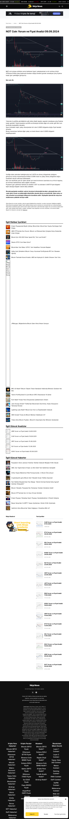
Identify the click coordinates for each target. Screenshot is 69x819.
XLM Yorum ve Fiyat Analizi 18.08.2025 (24, 436)
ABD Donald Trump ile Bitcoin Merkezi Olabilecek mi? (28, 415)
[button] (65, 799)
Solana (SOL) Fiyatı (26, 764)
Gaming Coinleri (56, 772)
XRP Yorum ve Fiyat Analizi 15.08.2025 (23, 441)
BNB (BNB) (30, 1)
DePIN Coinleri (56, 784)
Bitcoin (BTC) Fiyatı (26, 748)
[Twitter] (32, 692)
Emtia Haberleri (11, 799)
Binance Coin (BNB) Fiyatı (26, 759)
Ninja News (8, 23)
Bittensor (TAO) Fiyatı (26, 775)
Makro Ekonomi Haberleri (11, 770)
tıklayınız (25, 210)
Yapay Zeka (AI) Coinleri (56, 761)
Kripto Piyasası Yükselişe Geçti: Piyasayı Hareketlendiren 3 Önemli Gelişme (35, 498)
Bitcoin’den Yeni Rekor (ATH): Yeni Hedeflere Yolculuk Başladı (31, 247)
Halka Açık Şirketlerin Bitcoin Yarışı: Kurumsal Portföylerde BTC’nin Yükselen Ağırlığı (35, 252)
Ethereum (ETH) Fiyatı (26, 753)
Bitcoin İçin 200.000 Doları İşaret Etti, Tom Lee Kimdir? (28, 237)
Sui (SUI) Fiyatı (26, 781)
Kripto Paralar (26, 744)
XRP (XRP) (49, 1)
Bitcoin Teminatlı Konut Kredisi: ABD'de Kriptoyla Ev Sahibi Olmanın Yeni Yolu (36, 257)
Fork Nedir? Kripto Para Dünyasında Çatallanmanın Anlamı (29, 400)
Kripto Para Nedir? (41, 770)
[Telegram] (36, 692)
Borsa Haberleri (11, 805)
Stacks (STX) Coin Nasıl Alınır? (21, 242)
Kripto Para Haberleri (12, 745)
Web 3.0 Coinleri (56, 795)
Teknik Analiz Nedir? (41, 775)
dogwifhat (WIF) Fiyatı (26, 792)
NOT (7, 71)
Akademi (38, 744)
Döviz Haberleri (11, 793)
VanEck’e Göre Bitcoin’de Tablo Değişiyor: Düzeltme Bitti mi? (30, 508)
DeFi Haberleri (11, 812)
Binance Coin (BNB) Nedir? (41, 764)
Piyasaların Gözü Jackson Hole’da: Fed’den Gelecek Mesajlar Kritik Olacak (34, 463)
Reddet (46, 814)
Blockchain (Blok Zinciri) (57, 745)
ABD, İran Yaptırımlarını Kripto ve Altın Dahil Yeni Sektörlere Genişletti (33, 468)
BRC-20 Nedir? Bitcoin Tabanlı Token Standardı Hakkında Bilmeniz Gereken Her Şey (36, 389)
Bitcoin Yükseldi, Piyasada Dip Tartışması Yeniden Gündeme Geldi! (32, 488)
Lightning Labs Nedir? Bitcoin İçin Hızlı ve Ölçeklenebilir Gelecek (31, 410)
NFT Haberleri (11, 809)
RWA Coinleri (56, 777)
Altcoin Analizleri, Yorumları (14, 27)
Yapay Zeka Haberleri (11, 777)
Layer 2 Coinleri (56, 756)
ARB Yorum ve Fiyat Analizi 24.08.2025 (23, 431)
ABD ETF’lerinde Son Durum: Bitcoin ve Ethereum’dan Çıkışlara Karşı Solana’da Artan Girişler (36, 232)
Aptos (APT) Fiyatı (26, 770)
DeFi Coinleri (56, 780)
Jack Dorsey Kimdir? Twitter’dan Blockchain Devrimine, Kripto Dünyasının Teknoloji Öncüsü (34, 405)
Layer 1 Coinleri (56, 750)
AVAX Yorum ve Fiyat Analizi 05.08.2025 (24, 451)
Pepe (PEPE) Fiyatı (26, 786)
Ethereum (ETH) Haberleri (11, 757)
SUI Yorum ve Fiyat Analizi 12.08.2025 (23, 446)
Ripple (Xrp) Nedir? (41, 759)
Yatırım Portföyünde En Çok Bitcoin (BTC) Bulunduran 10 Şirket (31, 395)
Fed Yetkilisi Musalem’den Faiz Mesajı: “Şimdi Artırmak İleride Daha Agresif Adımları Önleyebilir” (35, 483)
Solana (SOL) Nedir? (41, 753)
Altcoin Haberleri (11, 764)
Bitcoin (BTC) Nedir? (41, 748)
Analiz (15, 23)
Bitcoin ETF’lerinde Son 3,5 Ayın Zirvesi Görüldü (26, 493)
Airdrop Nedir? (41, 780)
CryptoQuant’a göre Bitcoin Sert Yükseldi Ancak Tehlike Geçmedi (32, 478)
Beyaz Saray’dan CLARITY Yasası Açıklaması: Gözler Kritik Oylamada (33, 503)
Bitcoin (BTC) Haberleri (11, 750)
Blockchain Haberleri (11, 782)
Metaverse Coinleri (56, 789)
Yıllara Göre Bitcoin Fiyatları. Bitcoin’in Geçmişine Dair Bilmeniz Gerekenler (35, 420)
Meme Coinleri (56, 767)
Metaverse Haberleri (12, 816)
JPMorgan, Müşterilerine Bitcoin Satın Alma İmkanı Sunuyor (30, 323)
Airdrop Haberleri (11, 788)
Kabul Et (32, 814)
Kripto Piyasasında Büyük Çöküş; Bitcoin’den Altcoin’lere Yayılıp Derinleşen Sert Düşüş (36, 227)
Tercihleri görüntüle (60, 814)
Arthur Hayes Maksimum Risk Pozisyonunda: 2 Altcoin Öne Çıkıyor (32, 473)
